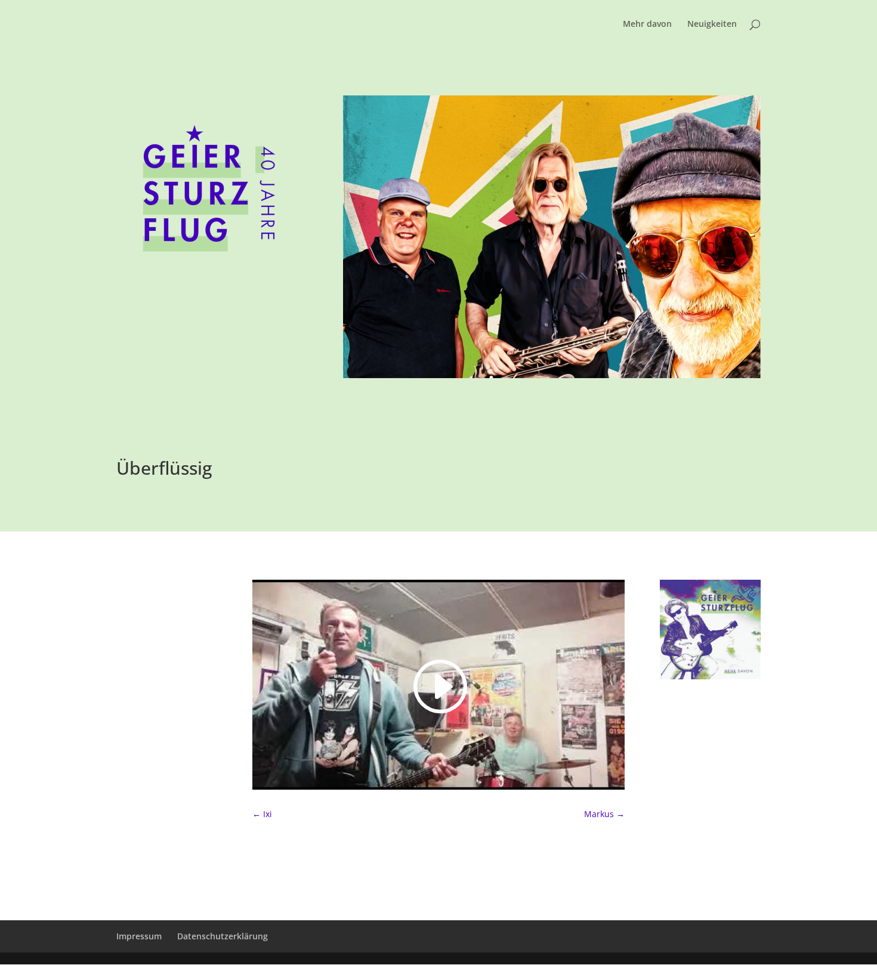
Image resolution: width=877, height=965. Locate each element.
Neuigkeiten (712, 24)
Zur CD (693, 713)
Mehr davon (647, 24)
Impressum (139, 936)
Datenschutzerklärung (222, 936)
